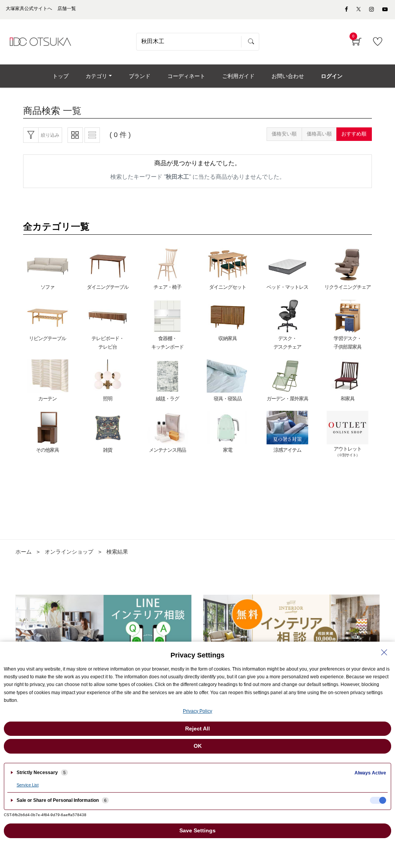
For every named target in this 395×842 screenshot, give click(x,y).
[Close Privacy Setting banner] (384, 652)
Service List (28, 785)
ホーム (23, 552)
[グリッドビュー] (75, 135)
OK (198, 746)
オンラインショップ (69, 552)
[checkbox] (378, 800)
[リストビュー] (92, 135)
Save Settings (197, 830)
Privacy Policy (197, 711)
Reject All (197, 728)
